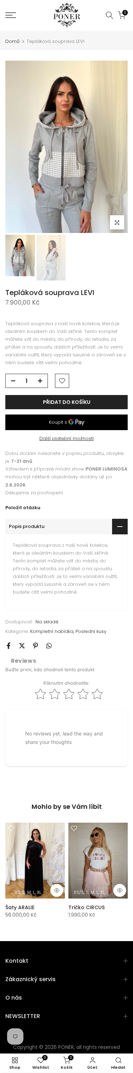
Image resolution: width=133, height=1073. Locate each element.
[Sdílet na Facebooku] (8, 646)
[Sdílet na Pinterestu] (35, 646)
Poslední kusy (91, 631)
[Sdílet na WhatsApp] (49, 646)
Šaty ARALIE (19, 907)
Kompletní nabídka (51, 631)
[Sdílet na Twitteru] (22, 646)
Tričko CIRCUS (86, 907)
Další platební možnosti (66, 438)
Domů (12, 41)
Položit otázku (22, 507)
